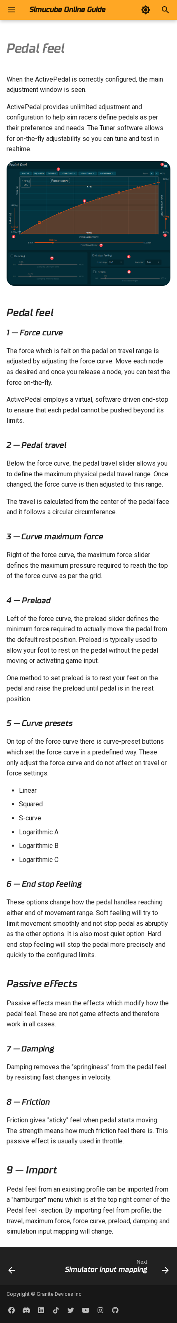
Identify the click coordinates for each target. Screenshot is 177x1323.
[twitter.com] (70, 1309)
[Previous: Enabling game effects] (12, 1268)
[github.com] (115, 1309)
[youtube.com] (85, 1309)
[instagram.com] (100, 1309)
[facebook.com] (11, 1309)
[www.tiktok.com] (56, 1309)
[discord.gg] (26, 1309)
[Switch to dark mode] (145, 10)
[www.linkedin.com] (41, 1309)
